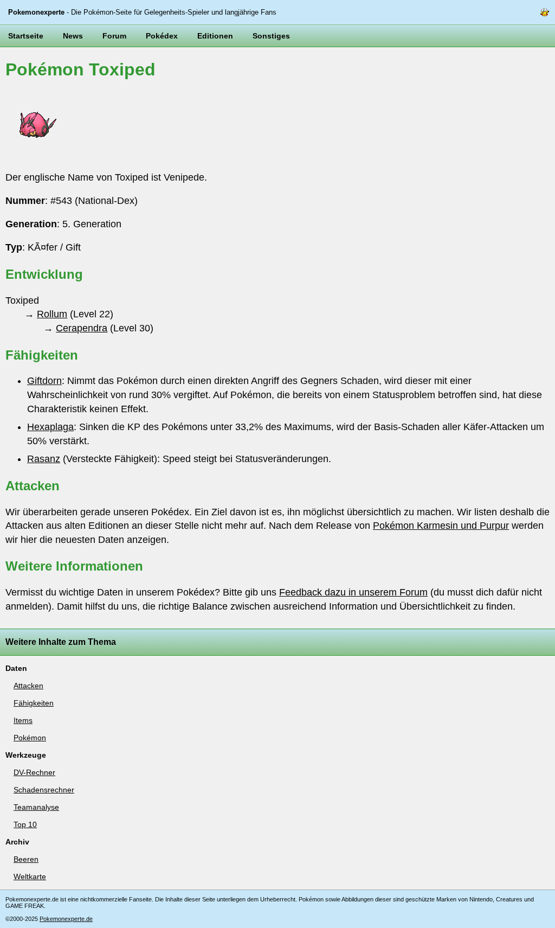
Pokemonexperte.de (66, 919)
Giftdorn (44, 380)
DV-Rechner (34, 772)
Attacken (28, 685)
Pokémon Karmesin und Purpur (441, 525)
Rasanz (43, 458)
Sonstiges (271, 35)
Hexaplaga (50, 426)
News (73, 35)
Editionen (215, 35)
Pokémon (30, 737)
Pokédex (162, 35)
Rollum (52, 314)
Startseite (25, 35)
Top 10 (25, 824)
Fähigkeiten (34, 703)
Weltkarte (30, 876)
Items (23, 720)
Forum (114, 35)
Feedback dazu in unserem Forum (353, 592)
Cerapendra (81, 328)
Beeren (26, 859)
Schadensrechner (44, 789)
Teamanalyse (36, 807)
